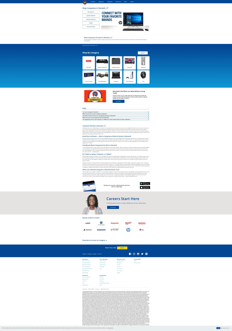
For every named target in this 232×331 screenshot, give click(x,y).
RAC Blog (118, 272)
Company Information (120, 260)
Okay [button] (218, 328)
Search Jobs (113, 207)
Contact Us (84, 281)
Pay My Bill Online (85, 285)
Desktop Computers (91, 19)
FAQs (100, 268)
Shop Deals (88, 67)
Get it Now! (101, 277)
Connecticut (89, 253)
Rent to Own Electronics (86, 266)
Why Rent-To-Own (85, 279)
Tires (143, 81)
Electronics (129, 67)
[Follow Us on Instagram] (134, 255)
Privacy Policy (110, 328)
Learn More (118, 101)
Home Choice (102, 279)
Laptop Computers (91, 15)
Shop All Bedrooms (102, 81)
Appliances (143, 67)
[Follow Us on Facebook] (130, 255)
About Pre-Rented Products (87, 268)
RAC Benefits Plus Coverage (104, 283)
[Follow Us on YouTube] (138, 255)
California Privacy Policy (105, 289)
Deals (135, 260)
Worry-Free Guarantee (86, 277)
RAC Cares (118, 266)
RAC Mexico (102, 281)
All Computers (91, 12)
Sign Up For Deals (137, 262)
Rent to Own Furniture (86, 260)
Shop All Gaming (129, 81)
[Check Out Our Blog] (146, 255)
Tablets (91, 23)
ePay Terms (97, 289)
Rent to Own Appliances (86, 262)
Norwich (94, 253)
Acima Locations (120, 270)
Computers (116, 81)
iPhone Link (145, 188)
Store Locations (119, 268)
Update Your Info (103, 264)
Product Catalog (85, 272)
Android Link (145, 184)
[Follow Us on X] (142, 255)
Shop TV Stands (88, 81)
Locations (84, 253)
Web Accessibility (91, 289)
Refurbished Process (85, 270)
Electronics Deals (91, 26)
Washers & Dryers (116, 67)
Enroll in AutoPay (102, 262)
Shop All (143, 53)
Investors (118, 264)
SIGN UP (122, 248)
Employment (119, 262)
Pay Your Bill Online (103, 260)
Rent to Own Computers (86, 264)
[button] (225, 328)
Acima (101, 285)
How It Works (102, 266)
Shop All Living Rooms (102, 67)
